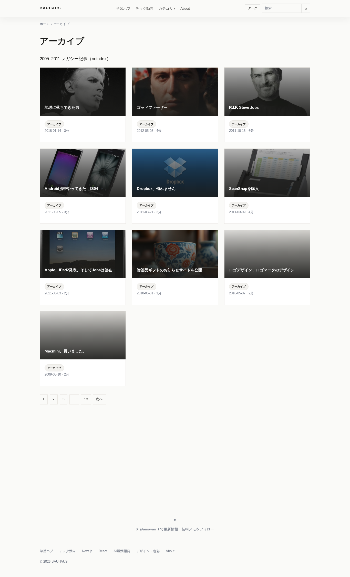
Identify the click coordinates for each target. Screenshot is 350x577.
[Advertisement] (175, 472)
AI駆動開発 (122, 551)
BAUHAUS (50, 8)
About (185, 8)
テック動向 (144, 8)
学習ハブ (123, 8)
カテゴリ (166, 8)
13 (86, 399)
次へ (99, 399)
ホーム (45, 24)
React (103, 551)
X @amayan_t (147, 529)
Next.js (87, 551)
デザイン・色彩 (148, 551)
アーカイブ (54, 124)
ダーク (252, 8)
